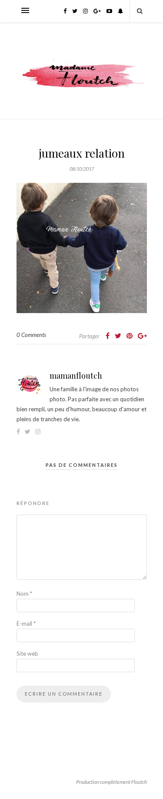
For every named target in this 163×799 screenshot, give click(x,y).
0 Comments (31, 334)
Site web (27, 653)
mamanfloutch (76, 375)
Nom (24, 593)
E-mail (26, 623)
